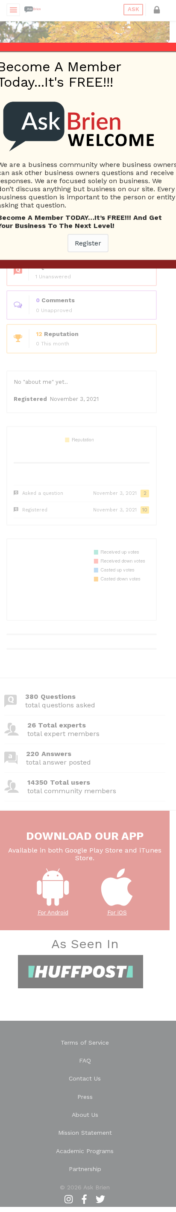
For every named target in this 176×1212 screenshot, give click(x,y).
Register (88, 243)
